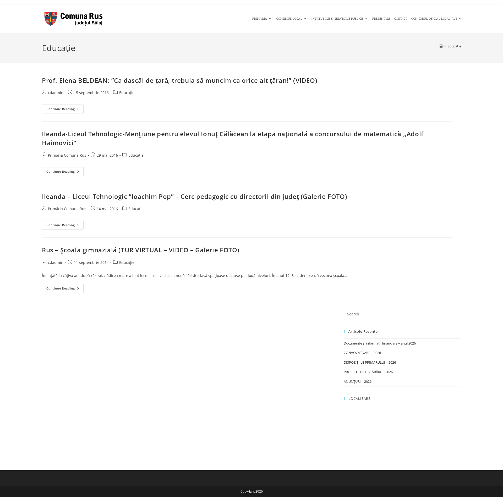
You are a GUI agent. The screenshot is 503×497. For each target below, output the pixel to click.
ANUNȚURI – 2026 (357, 381)
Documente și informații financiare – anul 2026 (380, 343)
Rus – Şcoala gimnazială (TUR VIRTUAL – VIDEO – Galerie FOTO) (140, 249)
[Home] (441, 46)
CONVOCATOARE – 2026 (362, 352)
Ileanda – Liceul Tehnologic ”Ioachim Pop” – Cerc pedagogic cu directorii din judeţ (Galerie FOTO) (194, 196)
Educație (454, 46)
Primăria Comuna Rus (67, 155)
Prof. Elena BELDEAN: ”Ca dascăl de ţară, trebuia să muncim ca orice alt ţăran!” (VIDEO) (179, 80)
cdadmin (55, 92)
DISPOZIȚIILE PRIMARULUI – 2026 (370, 362)
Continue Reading (65, 109)
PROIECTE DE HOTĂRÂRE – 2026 (368, 371)
